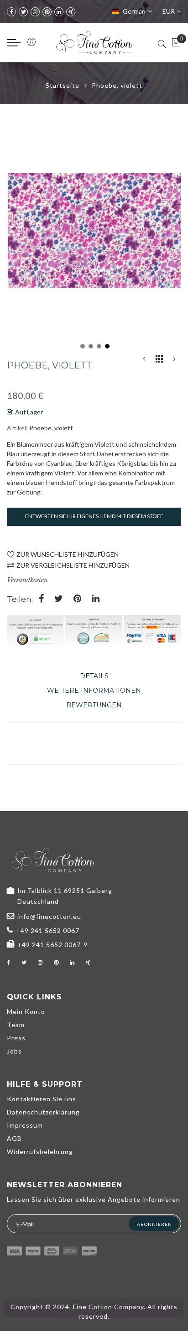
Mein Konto (26, 1011)
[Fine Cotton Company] (94, 42)
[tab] (94, 676)
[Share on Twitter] (58, 599)
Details (94, 676)
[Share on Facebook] (41, 599)
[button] (82, 345)
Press (16, 1038)
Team (16, 1024)
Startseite (62, 85)
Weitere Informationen (94, 690)
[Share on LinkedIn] (95, 599)
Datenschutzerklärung (43, 1112)
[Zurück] (144, 360)
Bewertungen (94, 705)
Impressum (25, 1125)
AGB (14, 1138)
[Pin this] (77, 599)
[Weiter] (174, 360)
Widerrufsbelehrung (40, 1151)
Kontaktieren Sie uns (41, 1099)
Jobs (14, 1051)
